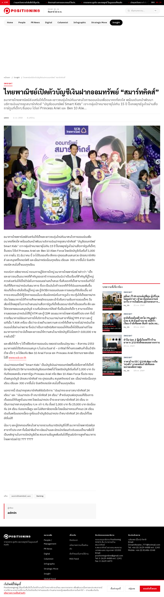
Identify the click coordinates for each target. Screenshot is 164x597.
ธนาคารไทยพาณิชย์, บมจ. (21, 496)
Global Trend (50, 579)
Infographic (80, 22)
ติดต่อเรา (74, 540)
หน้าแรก (7, 77)
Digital (48, 22)
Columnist (62, 22)
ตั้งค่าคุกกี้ (116, 588)
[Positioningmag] (22, 11)
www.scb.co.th (17, 358)
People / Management (50, 542)
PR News (35, 22)
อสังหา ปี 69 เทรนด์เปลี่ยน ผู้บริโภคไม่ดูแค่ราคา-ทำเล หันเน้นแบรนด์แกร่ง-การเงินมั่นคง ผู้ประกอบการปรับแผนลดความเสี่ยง (141, 299)
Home (10, 22)
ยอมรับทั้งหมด (150, 588)
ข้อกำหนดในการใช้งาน (79, 554)
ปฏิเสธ (132, 588)
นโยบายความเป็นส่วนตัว (14, 593)
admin (6, 118)
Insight (116, 22)
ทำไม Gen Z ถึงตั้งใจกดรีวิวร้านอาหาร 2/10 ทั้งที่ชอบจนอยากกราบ (142, 341)
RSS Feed (74, 559)
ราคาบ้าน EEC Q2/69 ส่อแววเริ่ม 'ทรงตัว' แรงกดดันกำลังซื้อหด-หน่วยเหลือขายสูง (140, 364)
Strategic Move (99, 22)
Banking (40, 496)
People (21, 22)
